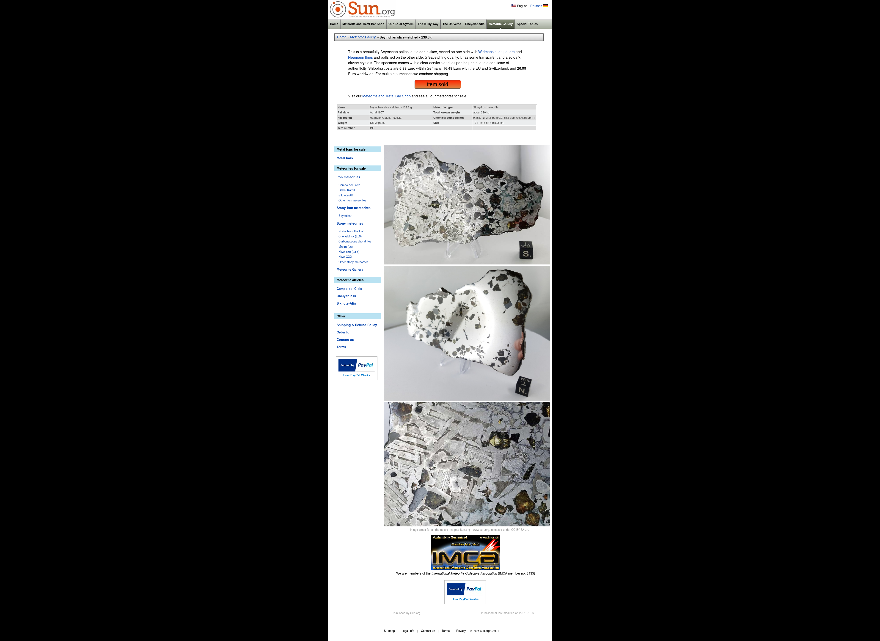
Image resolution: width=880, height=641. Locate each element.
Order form (345, 332)
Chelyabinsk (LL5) (350, 236)
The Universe (452, 24)
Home (334, 24)
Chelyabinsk (346, 296)
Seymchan (345, 215)
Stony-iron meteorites (354, 207)
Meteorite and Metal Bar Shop (363, 24)
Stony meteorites (350, 223)
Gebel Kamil (346, 190)
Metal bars (345, 158)
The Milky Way (428, 24)
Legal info (408, 630)
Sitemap (389, 630)
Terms (341, 346)
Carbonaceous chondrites (354, 241)
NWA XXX (345, 256)
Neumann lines (360, 57)
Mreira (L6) (345, 246)
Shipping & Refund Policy (357, 324)
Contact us (345, 339)
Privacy (461, 630)
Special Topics (527, 24)
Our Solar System (401, 24)
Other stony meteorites (353, 262)
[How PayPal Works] (356, 370)
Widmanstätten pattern (496, 51)
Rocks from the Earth (352, 231)
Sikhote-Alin (346, 195)
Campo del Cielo (349, 185)
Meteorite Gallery (501, 24)
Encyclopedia (474, 24)
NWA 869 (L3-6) (348, 251)
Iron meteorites (348, 177)
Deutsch (536, 5)
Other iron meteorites (352, 200)
